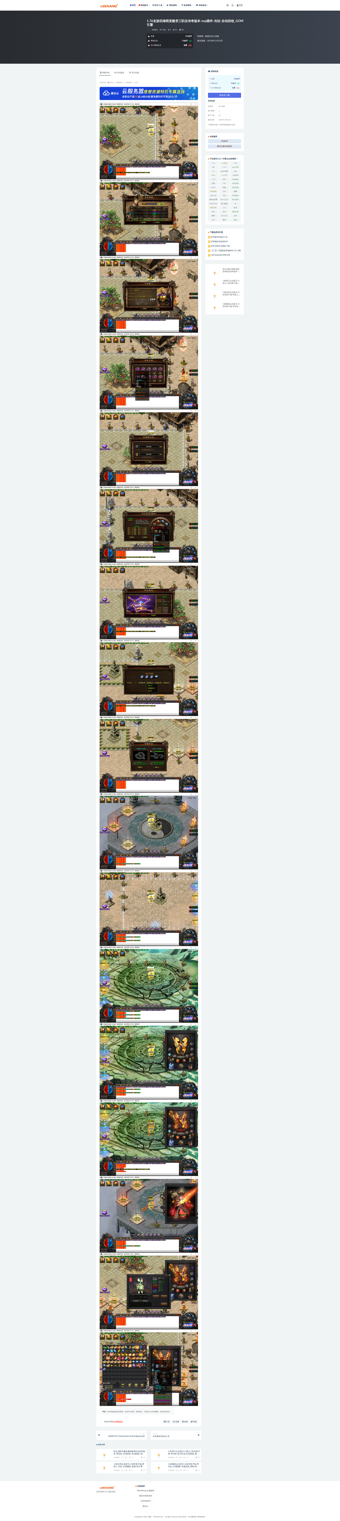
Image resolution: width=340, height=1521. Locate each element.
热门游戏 (224, 203)
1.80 (235, 163)
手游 (224, 195)
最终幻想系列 (224, 200)
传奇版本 (155, 30)
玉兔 (224, 207)
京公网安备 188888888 (196, 1517)
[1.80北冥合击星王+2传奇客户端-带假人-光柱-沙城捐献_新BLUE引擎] (104, 1468)
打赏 (167, 1422)
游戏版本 (119, 82)
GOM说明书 (146, 1501)
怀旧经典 (213, 191)
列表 (224, 183)
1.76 (213, 163)
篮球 (224, 212)
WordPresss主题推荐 (145, 1491)
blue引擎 (235, 167)
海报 (186, 1422)
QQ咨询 (224, 141)
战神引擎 (213, 195)
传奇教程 (235, 179)
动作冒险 (235, 183)
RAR (235, 171)
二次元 (213, 179)
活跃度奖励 (213, 203)
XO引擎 (224, 175)
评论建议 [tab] (120, 73)
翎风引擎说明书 (145, 1496)
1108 (224, 167)
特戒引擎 (213, 207)
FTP (213, 171)
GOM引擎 (224, 171)
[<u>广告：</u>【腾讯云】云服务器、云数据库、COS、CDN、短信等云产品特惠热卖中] (149, 93)
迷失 (224, 220)
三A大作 (235, 175)
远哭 (213, 220)
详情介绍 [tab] (105, 73)
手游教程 (235, 195)
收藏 (177, 1422)
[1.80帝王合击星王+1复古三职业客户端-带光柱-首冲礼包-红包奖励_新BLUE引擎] (158, 1455)
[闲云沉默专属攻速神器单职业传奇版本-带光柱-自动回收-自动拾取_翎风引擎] (104, 1455)
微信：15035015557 (156, 1517)
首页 (134, 5)
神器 (213, 212)
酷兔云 (145, 1506)
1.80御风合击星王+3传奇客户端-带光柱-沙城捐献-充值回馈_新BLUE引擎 (183, 1466)
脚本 (213, 216)
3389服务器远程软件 (219, 242)
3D (213, 167)
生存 (235, 207)
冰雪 (213, 183)
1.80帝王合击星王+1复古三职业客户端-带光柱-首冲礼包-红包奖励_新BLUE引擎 (184, 1453)
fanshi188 (113, 1422)
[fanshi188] (148, 30)
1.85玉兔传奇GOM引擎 (220, 255)
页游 (235, 220)
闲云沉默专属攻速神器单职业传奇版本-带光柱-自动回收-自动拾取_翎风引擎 (129, 1453)
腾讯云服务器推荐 (224, 146)
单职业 (213, 187)
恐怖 (224, 191)
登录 (241, 5)
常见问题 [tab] (135, 73)
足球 (235, 216)
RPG (213, 175)
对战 (224, 187)
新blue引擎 (213, 199)
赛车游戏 (224, 216)
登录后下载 (224, 95)
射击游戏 (235, 187)
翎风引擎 (235, 212)
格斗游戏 (235, 199)
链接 (195, 1422)
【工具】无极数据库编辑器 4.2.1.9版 (226, 251)
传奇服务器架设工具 (219, 237)
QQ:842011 (182, 1517)
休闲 (224, 179)
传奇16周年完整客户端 (220, 246)
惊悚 (235, 191)
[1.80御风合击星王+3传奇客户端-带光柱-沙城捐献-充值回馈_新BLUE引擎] (158, 1468)
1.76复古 (224, 163)
